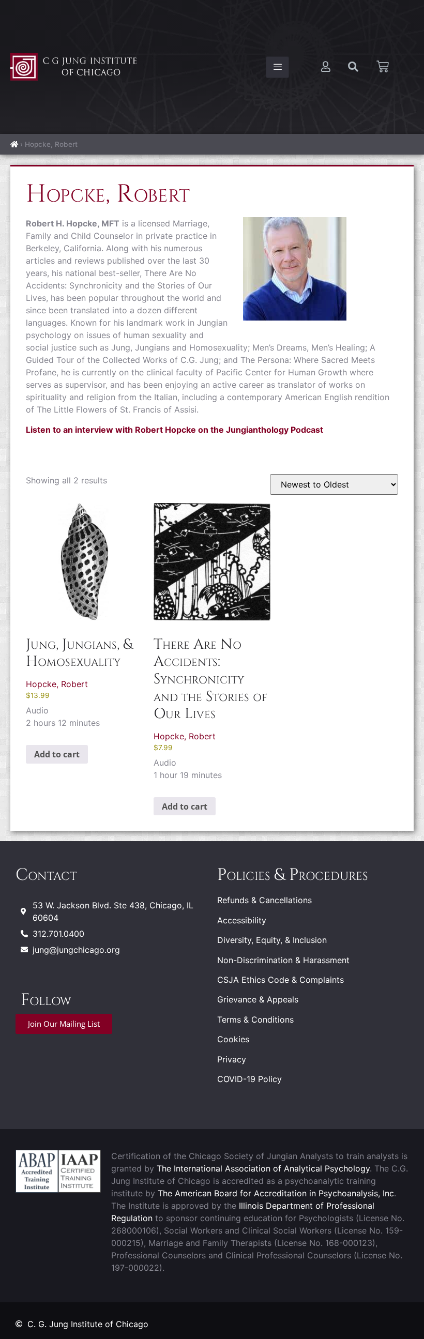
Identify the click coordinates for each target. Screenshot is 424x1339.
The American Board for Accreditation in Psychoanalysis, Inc (276, 1193)
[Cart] (382, 66)
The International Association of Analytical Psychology (263, 1168)
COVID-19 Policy (249, 1079)
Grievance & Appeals (257, 999)
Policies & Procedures (292, 875)
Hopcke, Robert (57, 684)
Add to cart (57, 754)
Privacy (231, 1059)
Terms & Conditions (255, 1019)
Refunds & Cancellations (264, 900)
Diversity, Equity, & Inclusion (272, 940)
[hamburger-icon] (277, 67)
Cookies (233, 1039)
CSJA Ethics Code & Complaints (280, 980)
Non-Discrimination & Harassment (283, 960)
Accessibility (241, 920)
